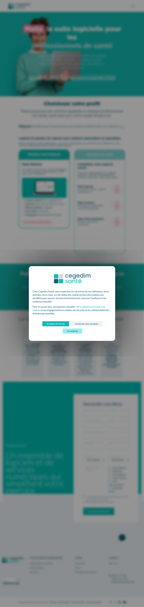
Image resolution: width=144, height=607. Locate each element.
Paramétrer (72, 331)
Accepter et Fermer (56, 323)
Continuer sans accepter (86, 323)
